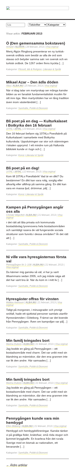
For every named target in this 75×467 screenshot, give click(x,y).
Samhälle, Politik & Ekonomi (33, 108)
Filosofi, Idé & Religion (30, 69)
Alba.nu (18, 85)
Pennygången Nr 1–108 (18, 264)
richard (9, 46)
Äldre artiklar (16, 465)
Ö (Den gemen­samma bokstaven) (35, 43)
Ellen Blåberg (13, 426)
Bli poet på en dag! (22, 168)
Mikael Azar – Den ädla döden (32, 82)
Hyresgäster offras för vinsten (32, 299)
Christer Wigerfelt (15, 215)
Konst (21, 155)
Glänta (20, 46)
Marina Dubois (14, 344)
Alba (8, 85)
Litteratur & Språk (52, 69)
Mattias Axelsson (15, 302)
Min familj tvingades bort (27, 340)
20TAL (18, 129)
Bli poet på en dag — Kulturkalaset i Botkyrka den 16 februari (36, 123)
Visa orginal (52, 46)
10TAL (9, 129)
